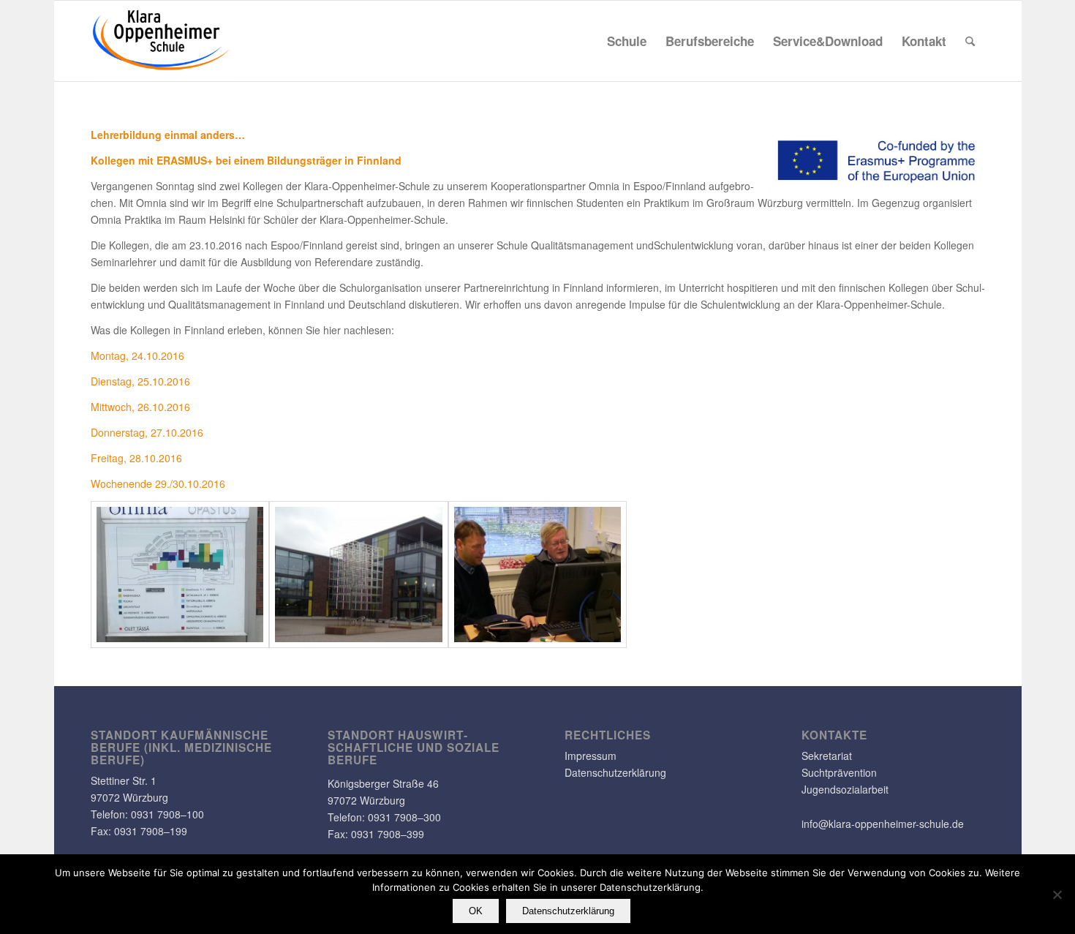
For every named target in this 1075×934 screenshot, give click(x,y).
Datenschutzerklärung (615, 772)
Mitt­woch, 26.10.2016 (140, 406)
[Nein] (1056, 894)
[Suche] (970, 41)
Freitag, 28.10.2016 (136, 458)
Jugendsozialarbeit (845, 789)
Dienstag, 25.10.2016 (140, 381)
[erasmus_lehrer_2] (358, 574)
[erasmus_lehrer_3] (537, 574)
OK (476, 910)
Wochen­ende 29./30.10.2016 (158, 483)
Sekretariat (826, 755)
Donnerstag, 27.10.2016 (147, 432)
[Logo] (162, 41)
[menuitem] (626, 41)
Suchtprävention (839, 772)
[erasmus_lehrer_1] (180, 574)
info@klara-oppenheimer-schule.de (882, 823)
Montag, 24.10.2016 (137, 355)
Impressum (590, 755)
